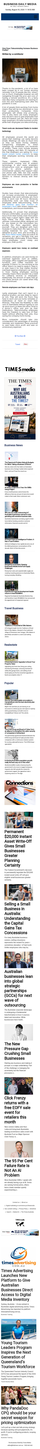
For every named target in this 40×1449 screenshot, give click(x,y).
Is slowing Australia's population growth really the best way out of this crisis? (18, 761)
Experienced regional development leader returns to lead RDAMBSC (19, 592)
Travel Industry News (7, 1381)
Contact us (16, 1202)
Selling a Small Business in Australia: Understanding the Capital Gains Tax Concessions (17, 918)
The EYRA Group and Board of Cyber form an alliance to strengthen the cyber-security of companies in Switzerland (20, 731)
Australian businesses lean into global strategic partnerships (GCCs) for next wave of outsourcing (18, 988)
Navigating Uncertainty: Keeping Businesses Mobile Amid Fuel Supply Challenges (17, 566)
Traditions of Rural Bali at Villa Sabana (18, 625)
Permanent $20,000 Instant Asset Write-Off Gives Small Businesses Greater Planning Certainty (18, 848)
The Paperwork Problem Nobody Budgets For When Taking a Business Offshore (19, 463)
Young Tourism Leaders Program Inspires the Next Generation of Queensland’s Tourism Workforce (18, 1354)
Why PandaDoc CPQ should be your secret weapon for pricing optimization (18, 1415)
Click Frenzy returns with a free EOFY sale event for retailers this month (17, 1110)
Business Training (6, 1314)
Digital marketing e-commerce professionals (20, 1205)
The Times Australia (27, 1212)
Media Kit (16, 1212)
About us (24, 1202)
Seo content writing (11, 1209)
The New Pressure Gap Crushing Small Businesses (17, 1051)
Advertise (33, 1209)
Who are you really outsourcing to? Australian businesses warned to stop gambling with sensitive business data (18, 514)
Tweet (17, 344)
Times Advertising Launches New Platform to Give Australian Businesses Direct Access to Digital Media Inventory (17, 1285)
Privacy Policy (23, 1209)
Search (9, 1212)
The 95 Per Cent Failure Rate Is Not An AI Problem (18, 1168)
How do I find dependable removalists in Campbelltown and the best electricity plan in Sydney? (20, 702)
